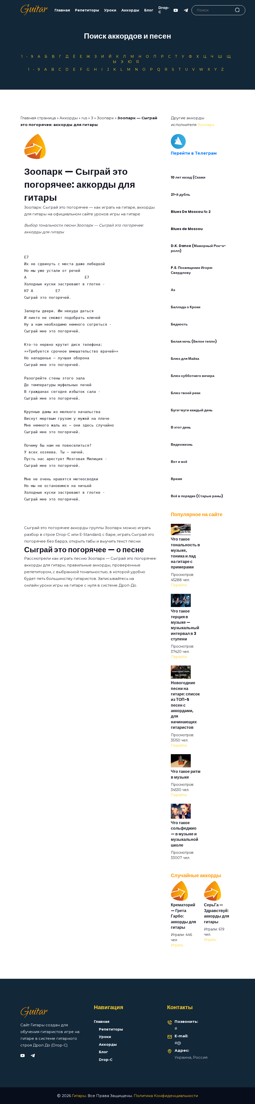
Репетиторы (87, 10)
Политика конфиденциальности (166, 1095)
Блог (148, 10)
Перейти (179, 585)
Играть (177, 945)
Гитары (79, 1095)
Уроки (110, 10)
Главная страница (38, 118)
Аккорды (130, 10)
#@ (178, 1043)
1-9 (29, 56)
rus (84, 118)
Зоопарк (105, 118)
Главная (62, 10)
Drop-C (163, 10)
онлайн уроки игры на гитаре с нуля (60, 585)
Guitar (33, 10)
